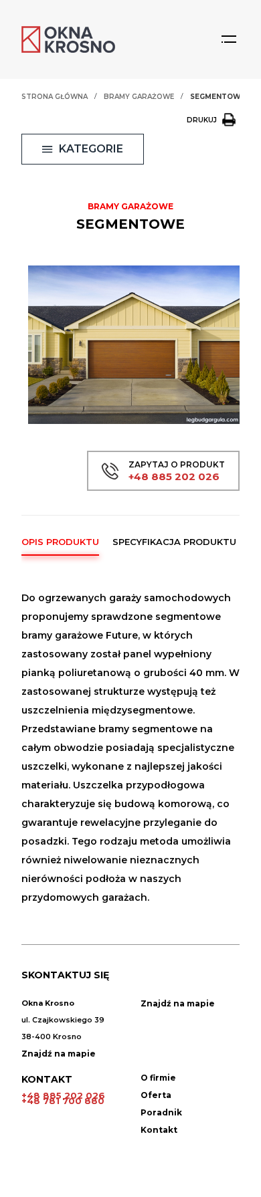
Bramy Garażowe (139, 96)
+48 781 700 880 (62, 1100)
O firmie (158, 1078)
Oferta (156, 1095)
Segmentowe (218, 96)
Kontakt (159, 1130)
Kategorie (91, 148)
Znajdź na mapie (58, 1054)
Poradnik (161, 1112)
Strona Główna (54, 96)
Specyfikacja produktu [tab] (174, 541)
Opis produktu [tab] (60, 541)
